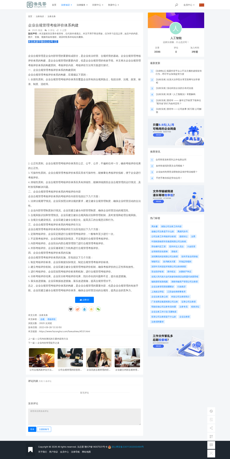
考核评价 (51, 319)
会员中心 (64, 451)
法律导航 (75, 451)
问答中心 (97, 4)
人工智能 (176, 38)
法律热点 (160, 70)
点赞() (85, 299)
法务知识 (65, 4)
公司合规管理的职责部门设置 (70, 370)
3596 (157, 51)
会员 (188, 4)
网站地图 (86, 451)
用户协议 (53, 451)
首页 (54, 4)
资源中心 (112, 4)
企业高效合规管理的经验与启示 (99, 370)
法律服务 (81, 4)
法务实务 (52, 16)
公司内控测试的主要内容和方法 (52, 338)
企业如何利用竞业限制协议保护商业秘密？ (177, 171)
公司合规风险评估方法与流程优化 (42, 370)
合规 (42, 319)
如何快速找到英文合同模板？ (170, 165)
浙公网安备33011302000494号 (128, 446)
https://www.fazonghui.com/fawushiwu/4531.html (64, 331)
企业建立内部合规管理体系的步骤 (127, 370)
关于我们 (42, 451)
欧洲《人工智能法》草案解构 (181, 94)
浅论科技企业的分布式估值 (180, 88)
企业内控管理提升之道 (48, 342)
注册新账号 (44, 429)
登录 (32, 429)
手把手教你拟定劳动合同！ (169, 178)
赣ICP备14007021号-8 (96, 446)
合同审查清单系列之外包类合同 (171, 159)
